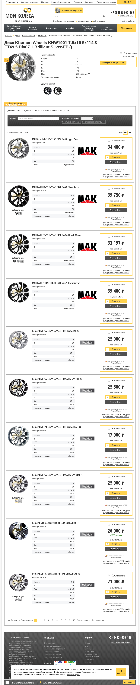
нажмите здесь (73, 675)
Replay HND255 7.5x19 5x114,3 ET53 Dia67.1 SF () (55, 331)
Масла (88, 662)
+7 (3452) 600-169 (122, 12)
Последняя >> (97, 620)
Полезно (45, 2)
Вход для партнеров (53, 657)
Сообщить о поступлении (113, 62)
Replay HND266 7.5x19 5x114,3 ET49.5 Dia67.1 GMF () (57, 475)
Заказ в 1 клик (116, 162)
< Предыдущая (26, 620)
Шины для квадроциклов (91, 653)
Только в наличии (71, 122)
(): (127, 2)
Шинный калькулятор (60, 2)
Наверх (130, 682)
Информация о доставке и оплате (116, 177)
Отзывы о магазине (52, 654)
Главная (8, 36)
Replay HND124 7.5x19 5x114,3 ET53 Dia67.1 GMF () (56, 427)
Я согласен (121, 672)
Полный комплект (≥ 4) (94, 122)
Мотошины (89, 649)
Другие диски (16, 104)
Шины (87, 643)
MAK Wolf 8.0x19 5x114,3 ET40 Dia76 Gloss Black (55, 187)
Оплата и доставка (29, 2)
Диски (87, 646)
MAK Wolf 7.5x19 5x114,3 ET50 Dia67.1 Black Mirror (56, 235)
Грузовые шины (92, 657)
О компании (11, 2)
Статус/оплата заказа (106, 2)
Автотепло (89, 659)
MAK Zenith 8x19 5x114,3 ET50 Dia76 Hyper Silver (55, 139)
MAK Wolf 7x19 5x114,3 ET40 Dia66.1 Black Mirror (56, 283)
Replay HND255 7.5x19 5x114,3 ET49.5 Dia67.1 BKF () (57, 379)
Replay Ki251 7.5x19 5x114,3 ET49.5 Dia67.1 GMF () (56, 573)
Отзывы (77, 2)
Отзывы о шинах (51, 652)
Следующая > (83, 620)
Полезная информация (54, 649)
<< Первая (12, 620)
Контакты (89, 2)
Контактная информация (121, 642)
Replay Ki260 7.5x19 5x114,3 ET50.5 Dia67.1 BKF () (55, 523)
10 (74, 620)
